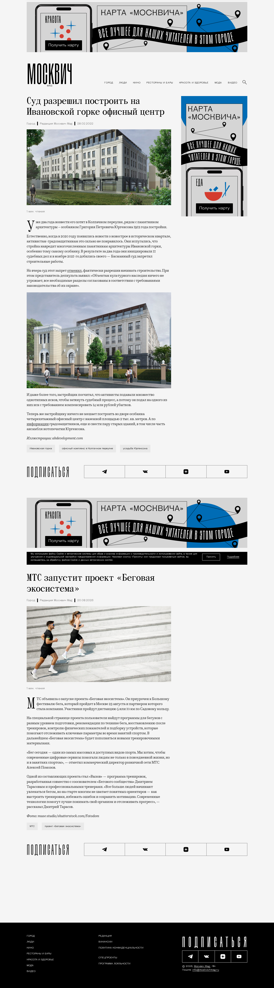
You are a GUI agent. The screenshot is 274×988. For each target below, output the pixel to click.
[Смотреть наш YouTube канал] (227, 471)
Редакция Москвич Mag (56, 123)
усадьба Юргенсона (135, 448)
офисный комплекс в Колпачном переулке (87, 448)
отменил (74, 270)
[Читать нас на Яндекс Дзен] (186, 471)
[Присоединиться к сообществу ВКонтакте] (145, 471)
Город (31, 123)
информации (38, 424)
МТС (32, 826)
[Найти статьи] (245, 82)
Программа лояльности (114, 963)
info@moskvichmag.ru (205, 970)
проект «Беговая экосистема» (63, 826)
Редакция (105, 936)
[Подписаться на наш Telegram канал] (104, 471)
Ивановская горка (41, 448)
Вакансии (105, 942)
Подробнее (233, 557)
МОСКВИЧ (50, 73)
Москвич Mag (202, 966)
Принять (211, 557)
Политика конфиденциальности (120, 948)
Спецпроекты (107, 958)
